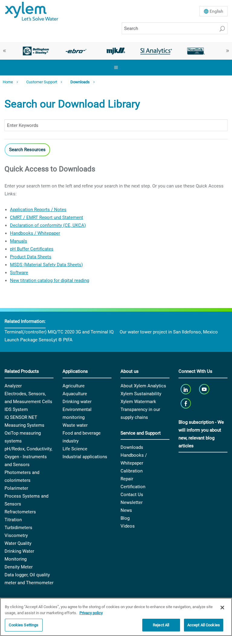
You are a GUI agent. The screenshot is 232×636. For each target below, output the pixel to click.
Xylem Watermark (138, 401)
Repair (127, 479)
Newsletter (132, 502)
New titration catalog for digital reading (49, 280)
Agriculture (74, 386)
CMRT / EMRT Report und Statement (46, 217)
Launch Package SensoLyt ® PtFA (38, 340)
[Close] (222, 607)
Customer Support (41, 82)
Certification (133, 486)
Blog (125, 518)
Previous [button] (4, 50)
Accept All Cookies (203, 625)
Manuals (18, 241)
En (216, 11)
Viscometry (16, 535)
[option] (36, 51)
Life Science (75, 449)
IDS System (16, 409)
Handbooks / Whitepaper (35, 233)
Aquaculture (75, 393)
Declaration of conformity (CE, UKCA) (48, 225)
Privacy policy (91, 613)
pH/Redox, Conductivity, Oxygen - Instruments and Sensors (28, 456)
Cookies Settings (23, 625)
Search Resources (27, 149)
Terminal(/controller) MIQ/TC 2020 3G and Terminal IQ (59, 332)
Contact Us (132, 494)
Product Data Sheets (30, 257)
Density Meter (19, 567)
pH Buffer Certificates (31, 249)
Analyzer (13, 386)
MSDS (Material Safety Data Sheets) (46, 264)
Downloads (80, 82)
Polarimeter (16, 488)
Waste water (75, 425)
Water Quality (18, 543)
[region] (116, 617)
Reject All (161, 625)
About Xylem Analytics (143, 386)
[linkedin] (186, 389)
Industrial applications (85, 456)
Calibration (132, 471)
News (126, 510)
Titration (13, 519)
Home (8, 82)
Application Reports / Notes (38, 209)
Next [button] (227, 50)
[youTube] (205, 389)
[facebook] (186, 403)
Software (19, 272)
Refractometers (20, 512)
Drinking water (77, 401)
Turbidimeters (18, 527)
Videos (128, 526)
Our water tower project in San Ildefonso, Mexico (169, 332)
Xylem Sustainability (141, 393)
